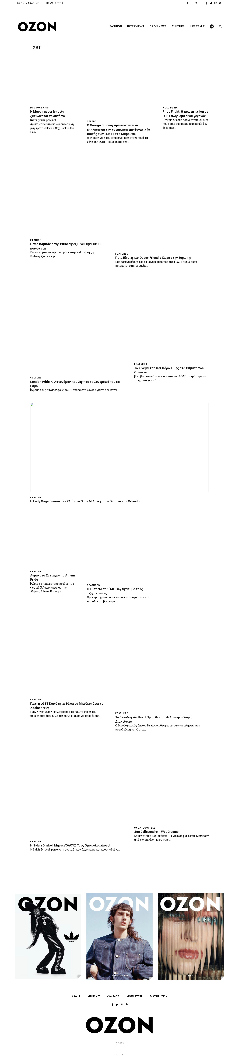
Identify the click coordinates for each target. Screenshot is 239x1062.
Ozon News (158, 26)
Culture (178, 26)
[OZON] (119, 1033)
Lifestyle (197, 26)
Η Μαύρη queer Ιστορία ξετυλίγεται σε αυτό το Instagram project (47, 116)
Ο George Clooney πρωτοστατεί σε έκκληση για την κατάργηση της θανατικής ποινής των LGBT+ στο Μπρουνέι (118, 129)
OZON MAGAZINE (28, 3)
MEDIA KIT (94, 996)
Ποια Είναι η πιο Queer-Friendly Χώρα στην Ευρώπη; (153, 257)
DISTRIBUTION (158, 996)
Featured (121, 254)
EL (188, 3)
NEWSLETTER (54, 3)
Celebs (92, 121)
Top (120, 1054)
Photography (40, 108)
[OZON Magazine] (37, 27)
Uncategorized (145, 828)
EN (196, 3)
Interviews (135, 26)
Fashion (116, 26)
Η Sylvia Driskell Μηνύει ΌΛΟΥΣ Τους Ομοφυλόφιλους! (70, 845)
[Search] (219, 26)
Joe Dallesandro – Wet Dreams (156, 832)
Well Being (170, 108)
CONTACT (113, 996)
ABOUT (76, 996)
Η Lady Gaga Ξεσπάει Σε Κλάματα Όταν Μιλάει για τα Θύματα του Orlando (85, 501)
